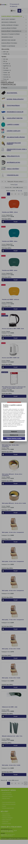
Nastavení (14, 431)
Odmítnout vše (14, 435)
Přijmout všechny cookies (14, 438)
